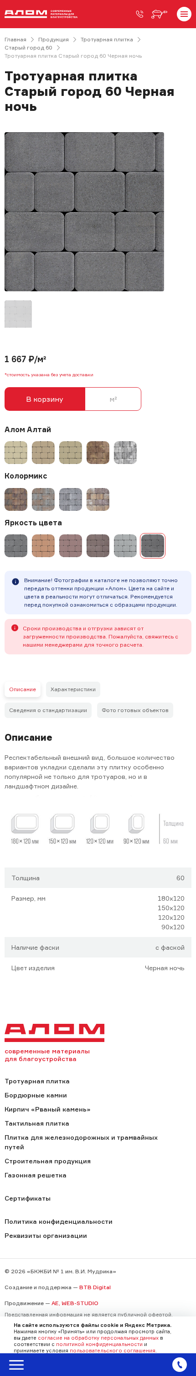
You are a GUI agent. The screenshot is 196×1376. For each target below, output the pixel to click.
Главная (15, 39)
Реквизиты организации (46, 1235)
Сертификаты (28, 1198)
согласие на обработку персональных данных (98, 1338)
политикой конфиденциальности (99, 1344)
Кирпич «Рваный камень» (47, 1109)
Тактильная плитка (37, 1123)
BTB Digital (95, 1287)
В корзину (44, 399)
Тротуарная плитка (107, 39)
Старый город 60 (28, 47)
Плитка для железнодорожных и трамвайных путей (81, 1142)
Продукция (53, 39)
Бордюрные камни (36, 1095)
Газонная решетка (36, 1175)
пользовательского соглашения (112, 1350)
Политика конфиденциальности (59, 1221)
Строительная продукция (48, 1161)
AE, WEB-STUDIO (75, 1303)
